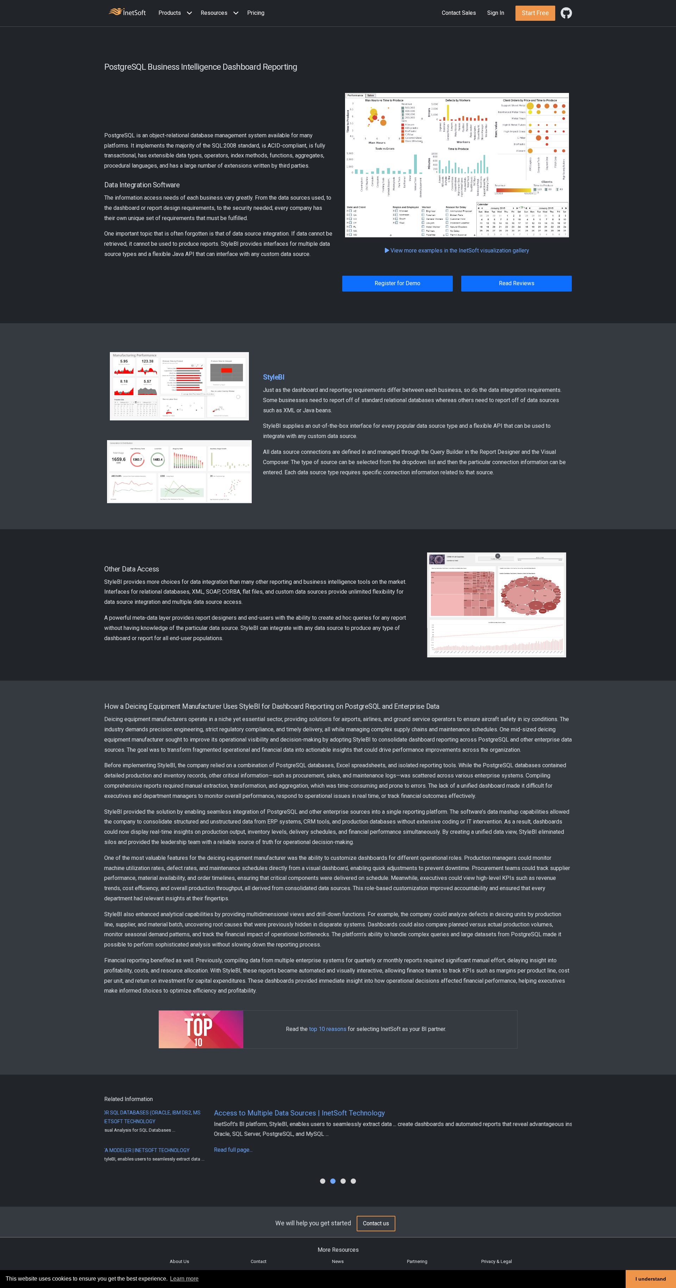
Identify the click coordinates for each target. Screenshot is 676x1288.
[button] (177, 13)
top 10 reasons (327, 1029)
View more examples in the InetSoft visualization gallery (459, 250)
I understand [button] (651, 1279)
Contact (259, 1261)
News (338, 1261)
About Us (179, 1261)
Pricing (255, 13)
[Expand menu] (188, 13)
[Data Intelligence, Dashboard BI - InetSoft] (127, 12)
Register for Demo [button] (397, 283)
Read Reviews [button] (516, 283)
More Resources (338, 1249)
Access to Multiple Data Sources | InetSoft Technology (189, 1113)
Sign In (495, 13)
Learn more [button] (184, 1279)
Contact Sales (459, 13)
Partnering (417, 1261)
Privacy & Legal (496, 1261)
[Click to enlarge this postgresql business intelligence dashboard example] (457, 165)
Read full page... (123, 1149)
